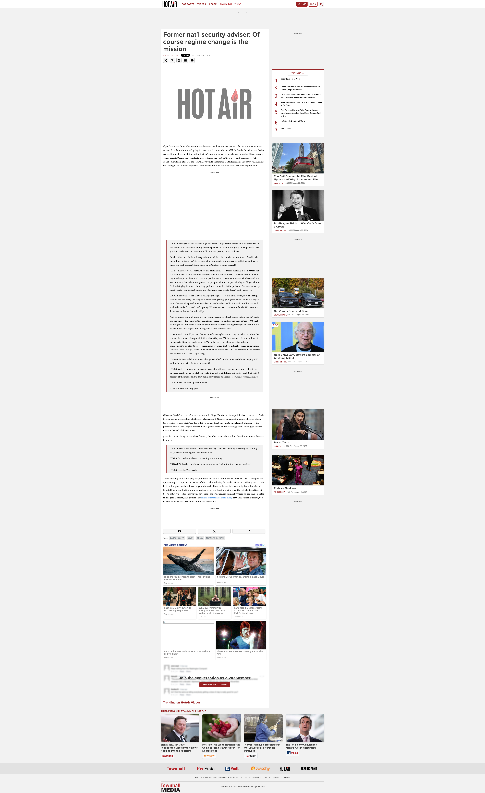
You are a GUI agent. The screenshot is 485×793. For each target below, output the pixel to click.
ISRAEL (200, 538)
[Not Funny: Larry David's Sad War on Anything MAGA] (298, 336)
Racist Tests (286, 129)
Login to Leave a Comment (214, 684)
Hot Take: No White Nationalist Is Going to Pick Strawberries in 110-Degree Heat (221, 747)
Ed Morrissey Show (210, 777)
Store (213, 4)
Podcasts (188, 4)
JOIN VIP (302, 4)
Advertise (231, 777)
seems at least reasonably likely (216, 497)
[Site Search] (321, 4)
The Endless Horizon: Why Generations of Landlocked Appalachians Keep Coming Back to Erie (301, 113)
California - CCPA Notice (281, 777)
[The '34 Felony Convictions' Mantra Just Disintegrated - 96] (305, 728)
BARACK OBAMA (177, 538)
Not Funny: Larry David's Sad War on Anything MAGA (297, 356)
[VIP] (238, 4)
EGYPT (190, 538)
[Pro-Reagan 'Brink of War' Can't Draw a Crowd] (298, 205)
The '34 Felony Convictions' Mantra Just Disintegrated (301, 746)
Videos (201, 4)
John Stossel (279, 446)
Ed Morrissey (171, 55)
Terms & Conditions (243, 777)
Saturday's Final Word (290, 79)
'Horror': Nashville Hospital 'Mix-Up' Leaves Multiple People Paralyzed (262, 747)
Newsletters (222, 777)
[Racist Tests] (298, 424)
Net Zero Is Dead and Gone (293, 121)
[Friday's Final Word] (298, 470)
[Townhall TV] (226, 4)
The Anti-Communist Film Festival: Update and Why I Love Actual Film (296, 178)
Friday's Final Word (286, 488)
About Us (198, 777)
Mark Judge (279, 183)
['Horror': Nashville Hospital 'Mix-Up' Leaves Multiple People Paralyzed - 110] (263, 728)
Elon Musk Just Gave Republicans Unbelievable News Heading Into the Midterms (179, 747)
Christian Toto (280, 230)
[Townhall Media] (170, 787)
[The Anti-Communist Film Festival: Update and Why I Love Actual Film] (298, 158)
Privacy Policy (256, 777)
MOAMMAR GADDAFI (215, 538)
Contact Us (266, 777)
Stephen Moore (280, 314)
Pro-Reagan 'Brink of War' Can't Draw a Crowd (297, 225)
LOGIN (313, 4)
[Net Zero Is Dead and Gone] (298, 293)
